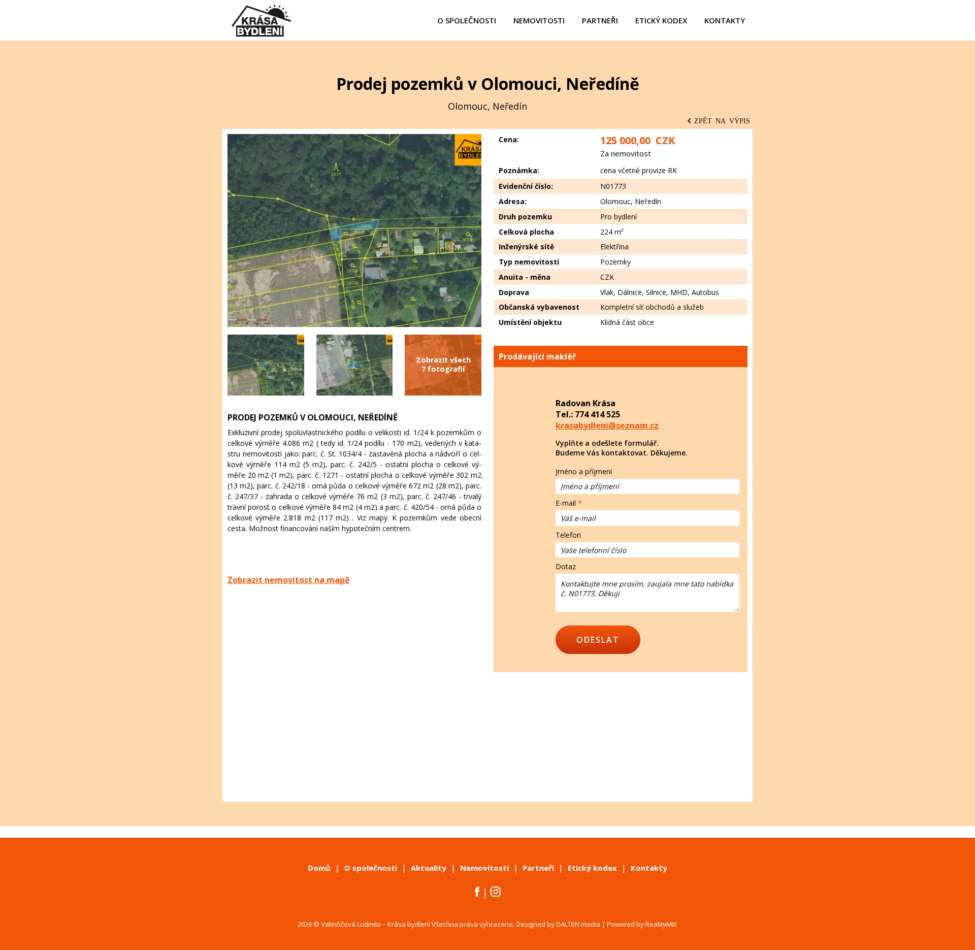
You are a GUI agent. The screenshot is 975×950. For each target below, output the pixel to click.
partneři (600, 20)
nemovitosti (539, 20)
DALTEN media (578, 924)
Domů (319, 868)
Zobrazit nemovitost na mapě (288, 579)
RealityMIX (661, 924)
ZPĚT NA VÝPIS (722, 120)
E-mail (566, 503)
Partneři (538, 868)
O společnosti (370, 868)
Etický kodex (592, 868)
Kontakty (649, 868)
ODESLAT (598, 639)
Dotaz (566, 566)
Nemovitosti (484, 868)
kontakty (724, 20)
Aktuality (428, 868)
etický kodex (661, 20)
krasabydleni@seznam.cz (607, 425)
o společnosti (466, 20)
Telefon (568, 535)
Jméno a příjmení (584, 471)
